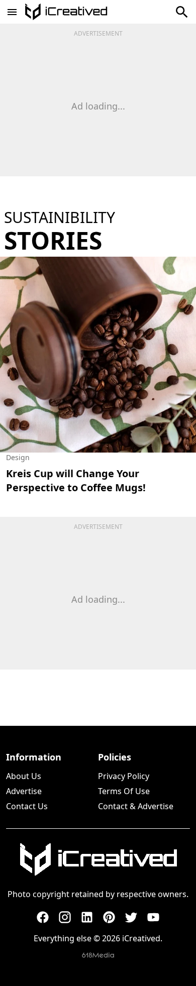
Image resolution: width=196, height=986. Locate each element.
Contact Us (27, 806)
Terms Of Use (124, 791)
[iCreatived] (98, 859)
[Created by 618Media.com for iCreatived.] (98, 955)
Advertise (24, 791)
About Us (23, 776)
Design (18, 457)
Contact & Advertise (135, 806)
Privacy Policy (123, 776)
